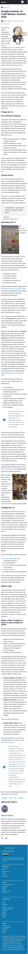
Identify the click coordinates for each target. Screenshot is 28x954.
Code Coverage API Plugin (9, 469)
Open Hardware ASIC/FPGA (11, 558)
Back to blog (6, 7)
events (10, 798)
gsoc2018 (21, 798)
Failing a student (8, 569)
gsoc (15, 798)
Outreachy (6, 565)
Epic (16, 163)
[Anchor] (8, 17)
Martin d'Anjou (7, 815)
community (4, 798)
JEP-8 (2, 171)
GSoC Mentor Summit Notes (13, 289)
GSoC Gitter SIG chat (7, 742)
